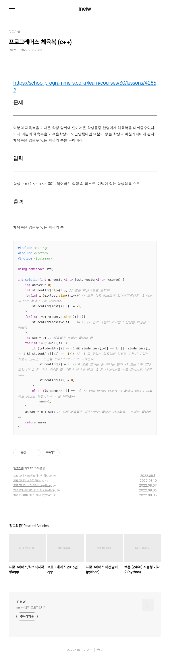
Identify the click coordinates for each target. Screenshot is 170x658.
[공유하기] (30, 452)
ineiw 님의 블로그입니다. (31, 607)
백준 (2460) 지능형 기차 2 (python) (34, 490)
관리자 (100, 649)
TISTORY (86, 649)
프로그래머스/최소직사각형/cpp (32, 475)
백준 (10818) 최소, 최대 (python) (32, 495)
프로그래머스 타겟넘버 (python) (32, 485)
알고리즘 (18, 468)
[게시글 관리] (35, 452)
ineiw (85, 8)
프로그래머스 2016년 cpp (28, 480)
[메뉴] (11, 8)
